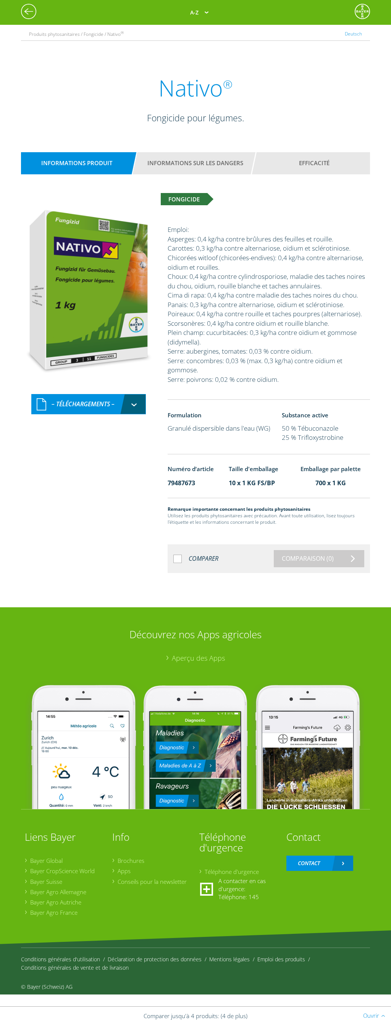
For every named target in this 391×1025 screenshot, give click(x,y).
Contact (309, 863)
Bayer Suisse (46, 881)
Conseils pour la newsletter (152, 881)
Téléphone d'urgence (232, 871)
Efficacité (314, 163)
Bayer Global (46, 860)
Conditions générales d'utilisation (60, 959)
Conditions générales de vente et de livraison (75, 967)
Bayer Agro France (54, 912)
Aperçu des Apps (198, 658)
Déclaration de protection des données (155, 959)
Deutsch (353, 34)
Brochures (131, 860)
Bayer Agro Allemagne (58, 892)
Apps (124, 871)
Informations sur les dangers (195, 163)
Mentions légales (229, 959)
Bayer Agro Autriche (55, 902)
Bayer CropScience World (62, 871)
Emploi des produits (281, 959)
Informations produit (76, 163)
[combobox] (88, 404)
